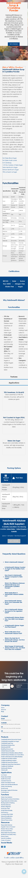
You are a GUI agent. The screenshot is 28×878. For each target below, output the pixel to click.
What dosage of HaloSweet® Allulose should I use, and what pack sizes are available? (15, 648)
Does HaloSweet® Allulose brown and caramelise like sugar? (13, 602)
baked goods (7, 124)
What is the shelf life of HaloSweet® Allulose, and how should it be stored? (15, 640)
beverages (16, 135)
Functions (5, 795)
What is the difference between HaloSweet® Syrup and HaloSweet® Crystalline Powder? (15, 586)
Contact (4, 716)
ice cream (19, 137)
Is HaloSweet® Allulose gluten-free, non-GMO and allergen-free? (14, 619)
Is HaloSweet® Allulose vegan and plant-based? (14, 626)
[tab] (14, 307)
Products (4, 737)
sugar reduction (8, 94)
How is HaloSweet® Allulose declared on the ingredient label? (14, 611)
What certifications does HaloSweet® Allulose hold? (13, 632)
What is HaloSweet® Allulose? (14, 562)
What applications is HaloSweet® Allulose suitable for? (14, 594)
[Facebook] (2, 847)
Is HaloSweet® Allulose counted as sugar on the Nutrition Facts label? (15, 569)
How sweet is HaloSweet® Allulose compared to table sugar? (13, 577)
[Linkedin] (5, 847)
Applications (6, 773)
